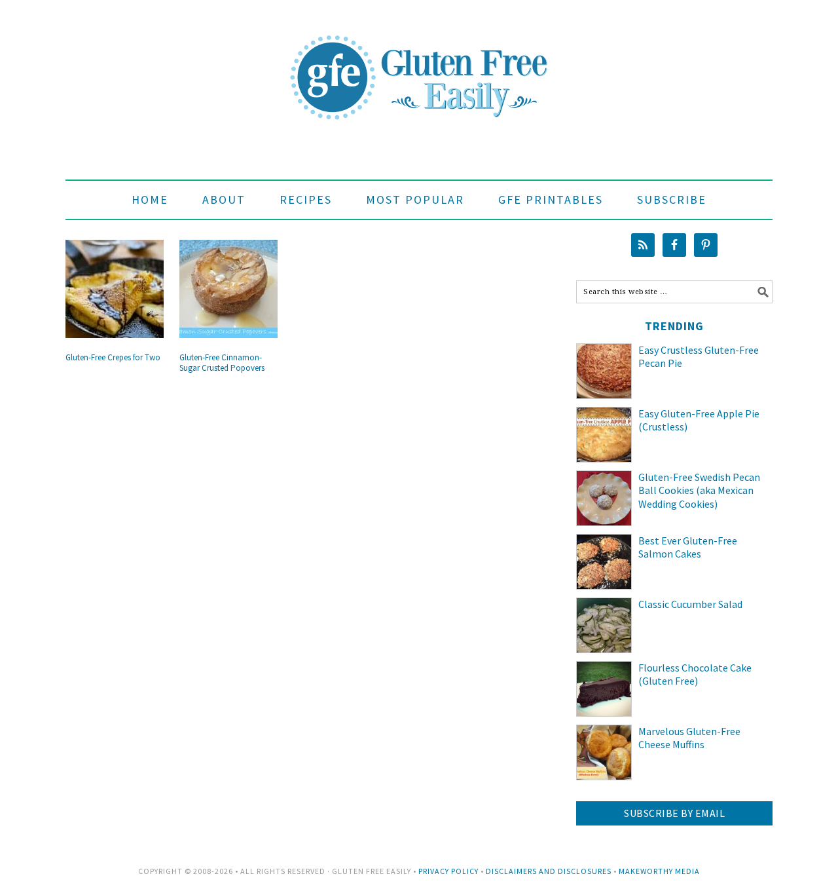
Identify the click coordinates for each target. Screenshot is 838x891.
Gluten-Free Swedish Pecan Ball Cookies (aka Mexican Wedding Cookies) (699, 490)
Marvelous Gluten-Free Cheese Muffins (689, 738)
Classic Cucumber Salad (690, 604)
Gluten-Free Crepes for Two (112, 357)
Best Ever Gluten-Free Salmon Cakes (687, 547)
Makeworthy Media (659, 871)
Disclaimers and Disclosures (548, 871)
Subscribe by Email (674, 813)
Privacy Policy (448, 871)
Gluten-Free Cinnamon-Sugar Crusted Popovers (221, 362)
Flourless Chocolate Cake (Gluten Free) (695, 674)
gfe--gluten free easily (419, 67)
